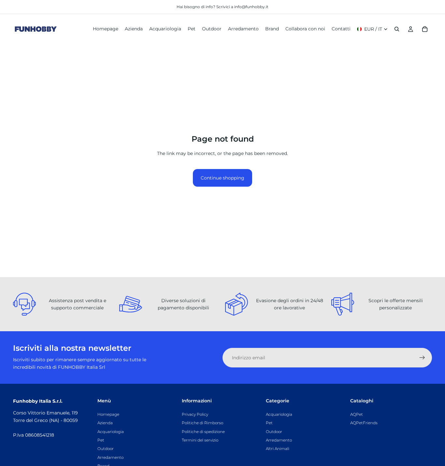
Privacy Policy (195, 414)
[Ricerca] (397, 29)
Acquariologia (110, 431)
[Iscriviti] (422, 358)
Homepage (108, 414)
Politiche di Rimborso (202, 422)
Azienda (105, 422)
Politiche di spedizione (203, 431)
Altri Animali (277, 448)
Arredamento (110, 457)
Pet (100, 440)
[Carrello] (425, 29)
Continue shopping (222, 178)
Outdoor (105, 448)
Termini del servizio (200, 440)
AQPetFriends (364, 422)
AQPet (356, 414)
